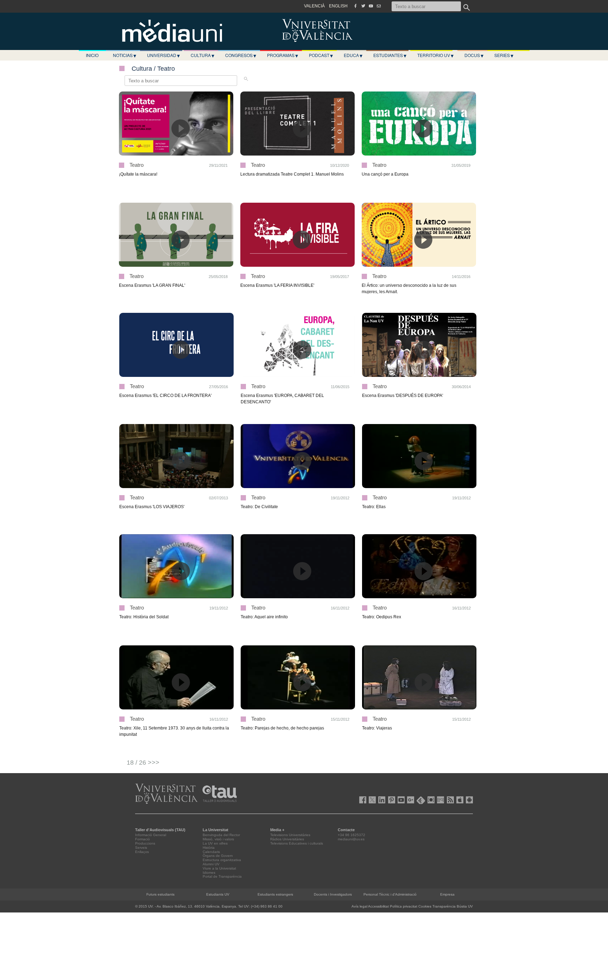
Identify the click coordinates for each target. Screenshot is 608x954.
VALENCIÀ (314, 6)
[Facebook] (355, 6)
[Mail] (378, 6)
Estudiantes (389, 55)
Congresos (240, 55)
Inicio (92, 55)
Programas (282, 55)
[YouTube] (370, 6)
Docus (473, 55)
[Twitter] (363, 6)
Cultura (202, 55)
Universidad (163, 55)
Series (503, 55)
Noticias (124, 55)
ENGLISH (338, 6)
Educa (353, 55)
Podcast (321, 55)
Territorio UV (435, 55)
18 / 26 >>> (143, 762)
